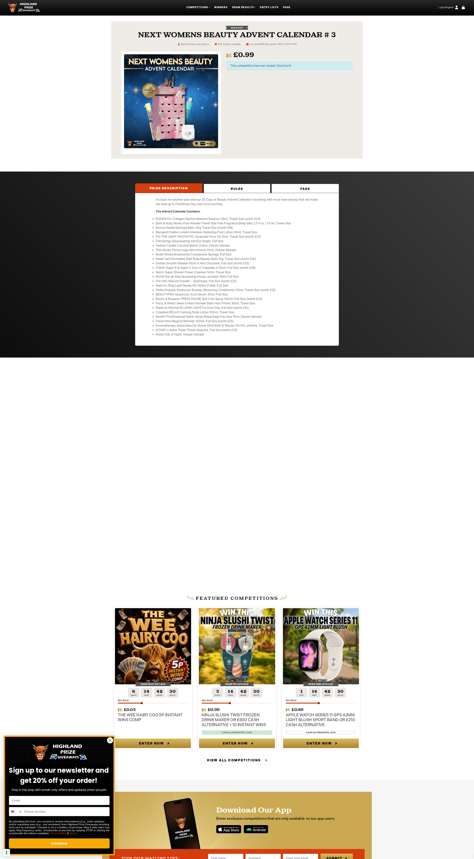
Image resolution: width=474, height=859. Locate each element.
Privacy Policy (58, 833)
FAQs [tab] (305, 189)
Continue (59, 843)
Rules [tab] (237, 189)
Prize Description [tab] (169, 188)
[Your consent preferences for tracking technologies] (6, 852)
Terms (73, 833)
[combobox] (15, 811)
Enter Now (151, 743)
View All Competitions (234, 760)
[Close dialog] (110, 740)
